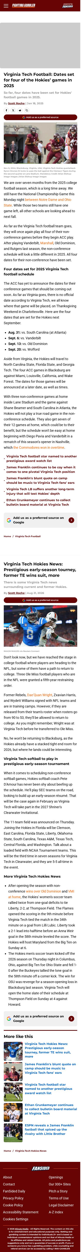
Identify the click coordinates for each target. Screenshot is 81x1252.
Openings (56, 1177)
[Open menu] (6, 5)
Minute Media (21, 1229)
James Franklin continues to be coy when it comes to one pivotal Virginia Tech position (41, 469)
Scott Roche (16, 103)
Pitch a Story (58, 1191)
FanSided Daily (14, 1191)
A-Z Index (56, 1212)
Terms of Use (59, 1198)
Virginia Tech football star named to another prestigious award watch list (41, 459)
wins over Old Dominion (43, 891)
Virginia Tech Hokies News (30, 1150)
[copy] (26, 110)
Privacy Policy (13, 1198)
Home (7, 536)
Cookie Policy (13, 1205)
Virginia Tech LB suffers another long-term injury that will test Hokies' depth (40, 491)
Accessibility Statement (20, 1212)
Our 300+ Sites (60, 1184)
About (7, 1177)
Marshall (46, 243)
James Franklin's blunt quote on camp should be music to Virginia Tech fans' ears (40, 480)
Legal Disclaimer (61, 1205)
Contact (9, 1184)
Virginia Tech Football (28, 536)
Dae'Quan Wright (39, 695)
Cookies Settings (15, 1219)
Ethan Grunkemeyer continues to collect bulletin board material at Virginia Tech (38, 502)
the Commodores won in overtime (38, 447)
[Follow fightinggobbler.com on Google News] (71, 520)
